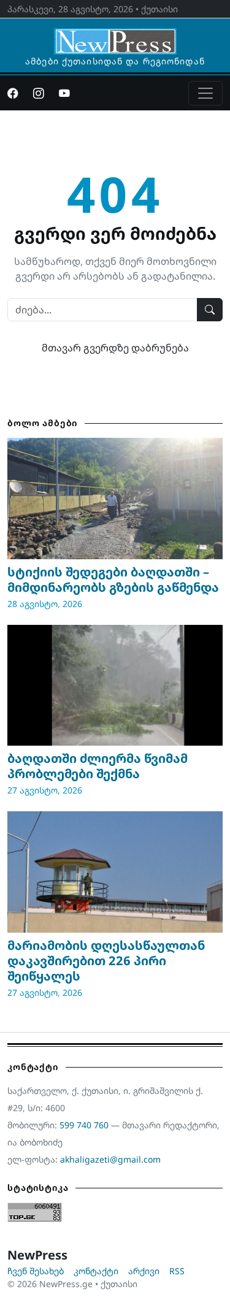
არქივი (143, 1271)
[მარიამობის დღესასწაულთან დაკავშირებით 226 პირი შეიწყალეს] (115, 871)
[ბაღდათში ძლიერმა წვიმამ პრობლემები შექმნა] (115, 685)
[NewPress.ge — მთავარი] (115, 35)
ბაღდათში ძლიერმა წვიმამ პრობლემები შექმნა (97, 766)
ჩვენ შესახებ (35, 1271)
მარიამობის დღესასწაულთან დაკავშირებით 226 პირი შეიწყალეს (106, 960)
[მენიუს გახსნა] (205, 93)
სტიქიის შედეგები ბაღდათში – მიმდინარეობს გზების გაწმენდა (113, 579)
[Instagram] (38, 93)
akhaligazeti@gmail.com (110, 1159)
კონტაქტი (96, 1271)
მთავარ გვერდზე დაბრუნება (115, 347)
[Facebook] (12, 93)
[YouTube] (64, 93)
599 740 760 (84, 1125)
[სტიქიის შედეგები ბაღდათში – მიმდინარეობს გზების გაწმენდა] (115, 498)
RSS (177, 1271)
